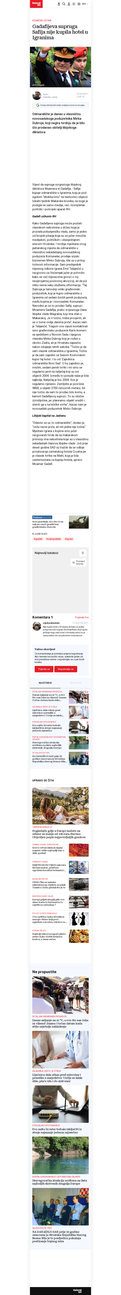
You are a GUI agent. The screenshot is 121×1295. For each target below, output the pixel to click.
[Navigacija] (74, 4)
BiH (84, 3)
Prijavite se (44, 669)
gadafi (38, 539)
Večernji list (77, 1291)
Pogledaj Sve (82, 617)
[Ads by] (44, 509)
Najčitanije (45, 683)
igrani (70, 539)
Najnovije (75, 683)
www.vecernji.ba (36, 4)
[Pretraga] (64, 4)
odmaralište (54, 539)
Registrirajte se (66, 669)
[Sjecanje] (59, 4)
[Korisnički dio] (69, 4)
